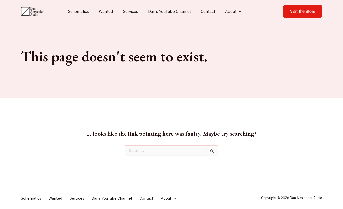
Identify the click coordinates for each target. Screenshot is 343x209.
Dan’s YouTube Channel (169, 11)
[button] (302, 11)
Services (130, 11)
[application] (238, 11)
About (230, 11)
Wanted (106, 11)
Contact (208, 11)
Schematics (78, 11)
